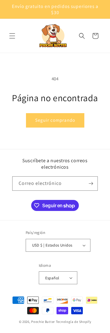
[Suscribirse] (90, 183)
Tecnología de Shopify (73, 322)
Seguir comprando (55, 120)
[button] (12, 36)
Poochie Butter (43, 322)
